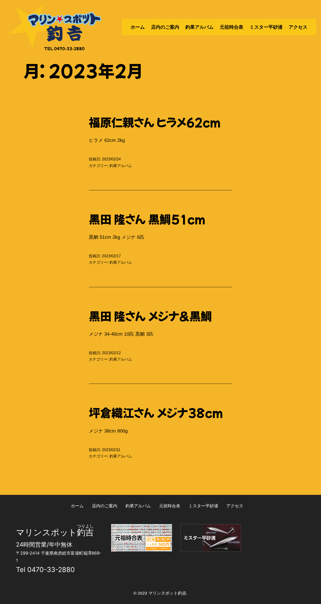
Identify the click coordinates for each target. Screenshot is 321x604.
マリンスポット (46, 532)
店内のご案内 (165, 27)
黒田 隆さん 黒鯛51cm (147, 219)
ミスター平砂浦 (266, 27)
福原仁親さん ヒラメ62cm (154, 122)
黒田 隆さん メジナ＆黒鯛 (150, 315)
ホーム (138, 27)
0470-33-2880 (51, 569)
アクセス (298, 27)
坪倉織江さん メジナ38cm (156, 412)
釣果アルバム (199, 27)
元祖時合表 (231, 27)
